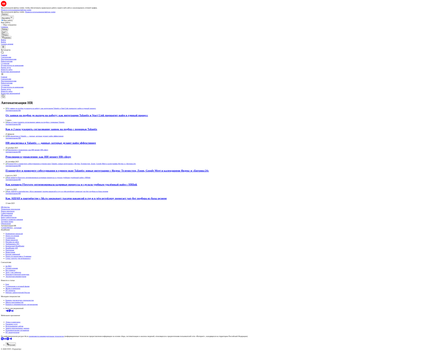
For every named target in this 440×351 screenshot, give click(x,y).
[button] (3, 40)
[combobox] (11, 344)
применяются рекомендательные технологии (46, 336)
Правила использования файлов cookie (40, 12)
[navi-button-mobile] (3, 47)
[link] (5, 34)
